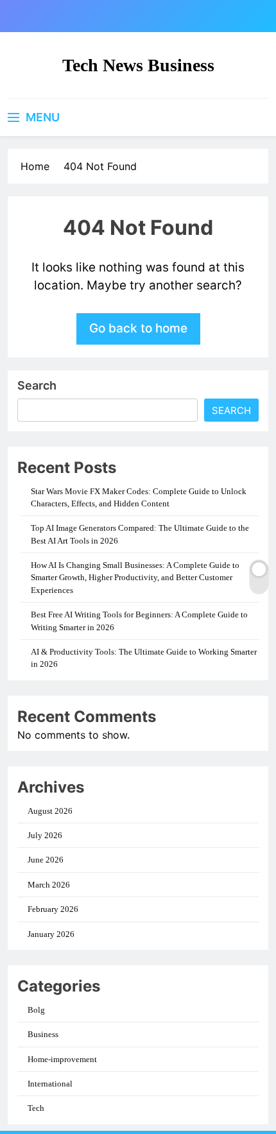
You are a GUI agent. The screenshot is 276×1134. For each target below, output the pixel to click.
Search (36, 385)
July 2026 (45, 835)
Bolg (36, 1010)
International (50, 1083)
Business (43, 1034)
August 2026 (50, 811)
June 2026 (46, 859)
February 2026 (53, 909)
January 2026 (51, 934)
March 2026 (49, 884)
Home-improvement (62, 1059)
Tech (36, 1108)
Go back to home (138, 328)
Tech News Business (138, 65)
